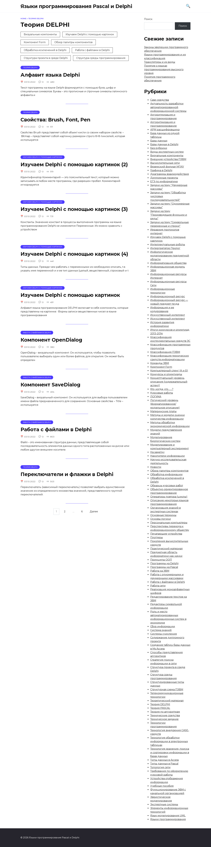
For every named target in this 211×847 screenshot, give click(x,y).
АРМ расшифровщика (164, 129)
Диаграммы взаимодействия (169, 174)
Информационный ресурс (167, 296)
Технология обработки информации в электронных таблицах (169, 741)
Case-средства (159, 99)
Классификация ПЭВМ (165, 352)
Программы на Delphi (164, 563)
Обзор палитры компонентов (73, 42)
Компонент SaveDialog (50, 385)
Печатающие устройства (166, 533)
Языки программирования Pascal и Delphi (76, 6)
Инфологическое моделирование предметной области (169, 255)
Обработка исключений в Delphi (45, 50)
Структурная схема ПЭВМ (166, 689)
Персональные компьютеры (168, 522)
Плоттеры (156, 537)
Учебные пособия (162, 785)
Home (23, 18)
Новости (155, 467)
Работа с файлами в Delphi (92, 50)
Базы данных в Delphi (164, 144)
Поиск (148, 19)
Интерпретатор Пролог (165, 248)
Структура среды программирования (100, 58)
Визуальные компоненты (40, 34)
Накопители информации (167, 455)
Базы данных (158, 140)
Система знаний (161, 630)
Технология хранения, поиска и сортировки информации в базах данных (169, 752)
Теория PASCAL (160, 708)
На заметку (157, 452)
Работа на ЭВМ (159, 570)
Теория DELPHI (160, 704)
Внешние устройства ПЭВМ (168, 159)
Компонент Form (35, 42)
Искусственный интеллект (167, 314)
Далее (94, 511)
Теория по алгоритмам (165, 711)
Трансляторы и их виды (159, 62)
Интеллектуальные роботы (167, 244)
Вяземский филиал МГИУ (167, 166)
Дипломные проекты (164, 177)
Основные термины (163, 515)
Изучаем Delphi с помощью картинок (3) (74, 209)
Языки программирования (168, 819)
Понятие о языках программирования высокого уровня (164, 69)
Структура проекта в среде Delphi (46, 58)
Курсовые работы (161, 392)
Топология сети (160, 767)
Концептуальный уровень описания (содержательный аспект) (168, 382)
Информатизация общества (168, 263)
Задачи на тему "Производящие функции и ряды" (168, 215)
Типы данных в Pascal (164, 763)
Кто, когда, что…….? (161, 389)
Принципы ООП (161, 559)
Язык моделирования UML (168, 815)
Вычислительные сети (165, 162)
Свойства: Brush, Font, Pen (55, 120)
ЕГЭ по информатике (164, 181)
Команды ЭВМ (159, 363)
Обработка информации (166, 474)
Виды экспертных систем (167, 151)
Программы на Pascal (164, 567)
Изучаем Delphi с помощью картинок (90, 34)
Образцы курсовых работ (166, 485)
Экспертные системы (164, 804)
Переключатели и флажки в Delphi (67, 474)
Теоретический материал (167, 700)
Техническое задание (164, 719)
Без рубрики (158, 148)
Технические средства (165, 715)
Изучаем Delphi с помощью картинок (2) (74, 164)
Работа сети (158, 585)
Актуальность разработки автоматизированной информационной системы (168, 107)
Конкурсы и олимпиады (166, 374)
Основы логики (160, 518)
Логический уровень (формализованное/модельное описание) (165, 404)
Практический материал (166, 548)
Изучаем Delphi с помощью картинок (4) (74, 254)
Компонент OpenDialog (51, 340)
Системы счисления (163, 633)
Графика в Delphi (161, 170)
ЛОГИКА (155, 396)
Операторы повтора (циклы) (168, 496)
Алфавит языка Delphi (50, 75)
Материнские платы (163, 411)
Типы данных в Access (164, 759)
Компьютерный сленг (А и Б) (169, 370)
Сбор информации (162, 626)
